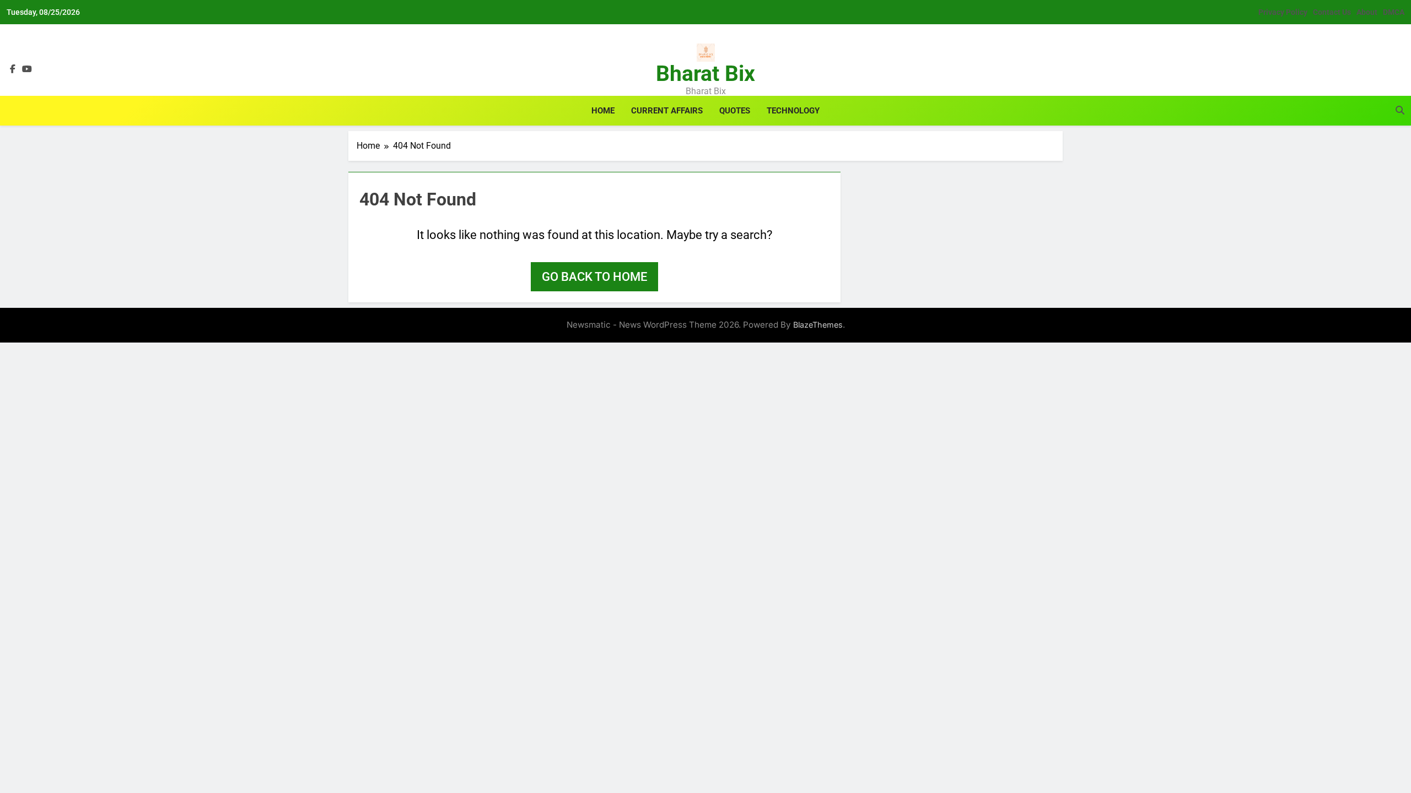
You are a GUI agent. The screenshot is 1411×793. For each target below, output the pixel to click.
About (1366, 12)
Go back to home (594, 277)
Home (603, 111)
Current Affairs (667, 111)
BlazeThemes (818, 324)
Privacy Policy (1282, 12)
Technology (793, 111)
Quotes (734, 111)
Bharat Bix (705, 73)
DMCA (1393, 12)
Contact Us (1332, 12)
